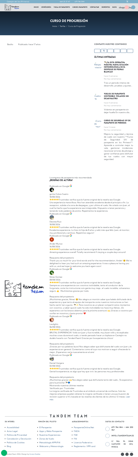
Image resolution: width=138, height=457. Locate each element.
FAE (76, 435)
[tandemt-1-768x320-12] (12, 7)
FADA (76, 431)
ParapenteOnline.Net (84, 427)
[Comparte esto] (97, 51)
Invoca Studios (35, 454)
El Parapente (45, 427)
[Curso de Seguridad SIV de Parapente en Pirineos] (98, 123)
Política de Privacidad (17, 435)
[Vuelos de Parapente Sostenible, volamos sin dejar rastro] (98, 97)
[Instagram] (127, 454)
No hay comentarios (112, 79)
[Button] (127, 7)
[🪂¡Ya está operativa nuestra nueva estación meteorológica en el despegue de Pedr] (98, 65)
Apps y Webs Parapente (50, 431)
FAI (75, 438)
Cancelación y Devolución (19, 438)
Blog (9, 446)
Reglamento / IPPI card (84, 446)
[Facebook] (122, 454)
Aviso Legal (12, 431)
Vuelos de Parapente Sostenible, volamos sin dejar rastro (116, 96)
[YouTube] (131, 454)
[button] (116, 1)
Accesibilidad (13, 427)
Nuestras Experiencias (49, 435)
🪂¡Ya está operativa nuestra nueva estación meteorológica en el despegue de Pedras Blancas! (116, 67)
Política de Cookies (16, 442)
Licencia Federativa (83, 442)
